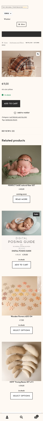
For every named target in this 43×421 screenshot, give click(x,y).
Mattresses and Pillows (17, 42)
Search (21, 417)
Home (5, 42)
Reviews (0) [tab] (8, 131)
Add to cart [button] (21, 265)
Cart (33, 415)
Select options (21, 330)
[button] (38, 54)
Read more (22, 199)
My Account (7, 417)
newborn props (11, 120)
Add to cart (11, 104)
